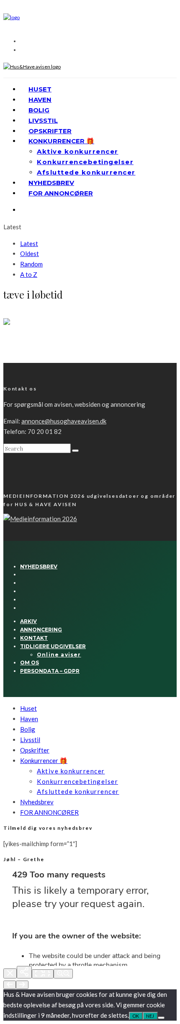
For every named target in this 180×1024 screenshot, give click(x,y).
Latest (29, 243)
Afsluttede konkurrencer (86, 172)
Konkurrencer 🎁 (61, 141)
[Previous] (9, 985)
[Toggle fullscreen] (43, 973)
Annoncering (41, 629)
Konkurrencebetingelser (85, 162)
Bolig (38, 110)
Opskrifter (50, 131)
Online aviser (59, 654)
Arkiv (28, 621)
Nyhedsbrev (51, 183)
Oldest (29, 253)
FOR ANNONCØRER (60, 193)
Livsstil (43, 120)
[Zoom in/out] (63, 973)
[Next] (22, 985)
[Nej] (161, 1017)
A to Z (28, 274)
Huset (39, 89)
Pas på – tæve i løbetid (40, 342)
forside (11, 314)
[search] (75, 450)
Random (31, 264)
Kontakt (34, 638)
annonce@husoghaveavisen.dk (63, 421)
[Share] (24, 972)
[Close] (10, 973)
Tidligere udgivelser (53, 646)
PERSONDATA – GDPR (50, 671)
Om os (29, 662)
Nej (150, 1016)
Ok (135, 1016)
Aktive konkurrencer (77, 151)
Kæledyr (29, 314)
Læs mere (15, 359)
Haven (39, 100)
